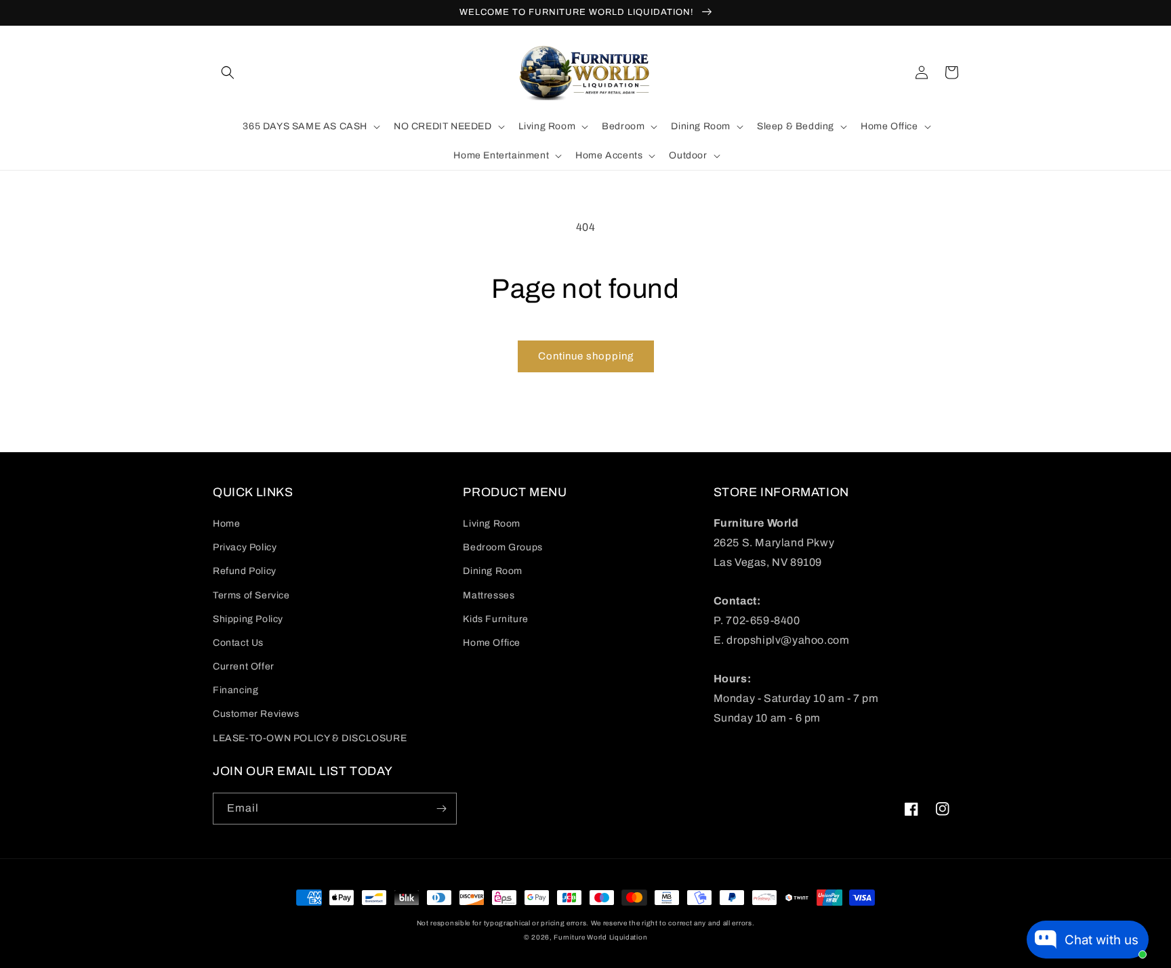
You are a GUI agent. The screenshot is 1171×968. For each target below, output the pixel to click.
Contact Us (238, 643)
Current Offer (243, 666)
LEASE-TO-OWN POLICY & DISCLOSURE (310, 738)
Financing (235, 690)
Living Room (491, 524)
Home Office (491, 643)
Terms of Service (251, 595)
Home (226, 524)
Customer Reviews (256, 714)
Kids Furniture (495, 619)
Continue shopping (586, 356)
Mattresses (488, 595)
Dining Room (492, 571)
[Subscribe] (441, 808)
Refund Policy (244, 571)
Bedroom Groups (502, 547)
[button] (228, 72)
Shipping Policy (248, 619)
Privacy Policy (244, 547)
